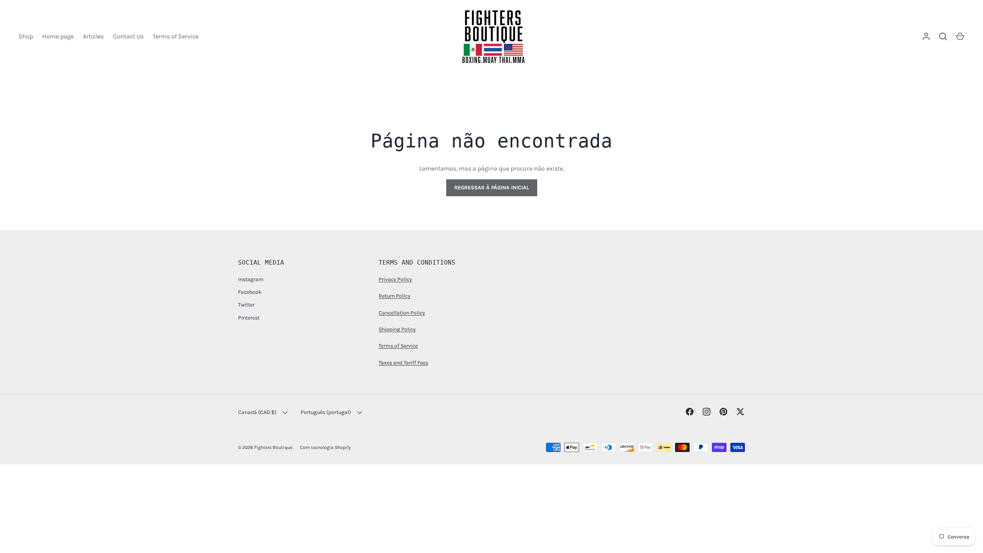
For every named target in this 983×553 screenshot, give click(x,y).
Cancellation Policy (402, 313)
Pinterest (249, 318)
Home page (58, 36)
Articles (93, 36)
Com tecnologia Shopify (325, 447)
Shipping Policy (397, 329)
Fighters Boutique (273, 447)
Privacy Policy (395, 279)
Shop (25, 36)
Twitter (246, 304)
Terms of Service (176, 36)
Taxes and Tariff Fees (403, 362)
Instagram (250, 279)
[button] (960, 36)
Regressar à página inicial (491, 187)
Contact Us (128, 36)
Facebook (249, 292)
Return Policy (394, 296)
